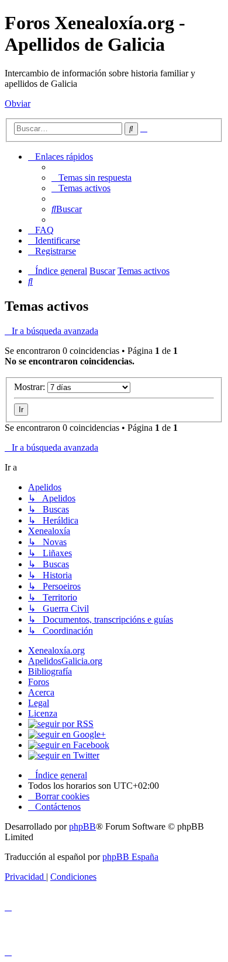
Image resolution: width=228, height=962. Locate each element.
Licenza (42, 713)
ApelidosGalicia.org (65, 661)
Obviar (17, 103)
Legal (38, 703)
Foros (38, 682)
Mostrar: (30, 387)
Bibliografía (50, 671)
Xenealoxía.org (56, 650)
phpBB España (130, 857)
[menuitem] (91, 177)
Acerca (41, 692)
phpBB (82, 826)
